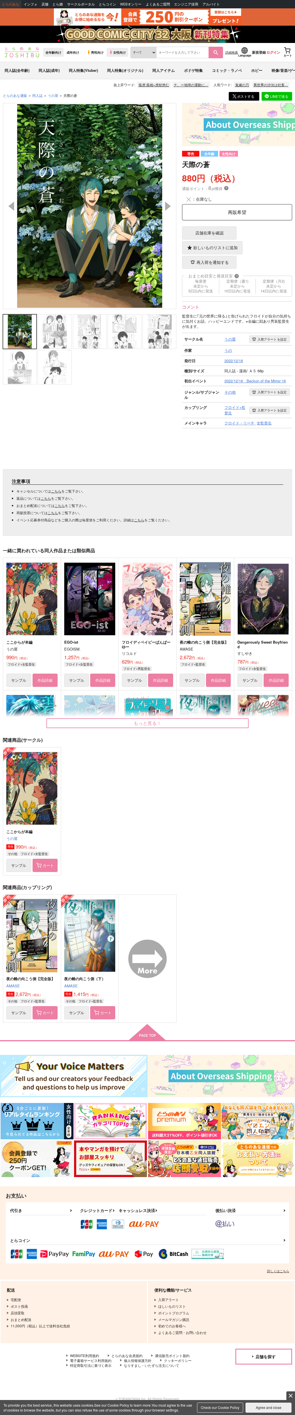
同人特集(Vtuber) (83, 70)
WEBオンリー (130, 4)
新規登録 (259, 52)
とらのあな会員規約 (127, 1355)
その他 (12, 853)
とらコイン (107, 4)
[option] (89, 206)
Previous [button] (11, 206)
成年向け (73, 52)
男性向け (97, 52)
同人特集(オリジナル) (125, 70)
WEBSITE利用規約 (84, 1355)
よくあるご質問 (158, 4)
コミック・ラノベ (227, 70)
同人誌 (37, 95)
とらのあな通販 (15, 95)
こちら (56, 490)
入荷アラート (272, 339)
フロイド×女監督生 (21, 664)
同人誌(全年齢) (17, 70)
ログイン (273, 52)
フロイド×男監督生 (136, 668)
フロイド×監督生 (193, 664)
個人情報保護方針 (138, 1360)
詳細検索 (231, 52)
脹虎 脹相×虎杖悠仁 (154, 84)
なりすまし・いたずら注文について (151, 1365)
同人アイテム (163, 70)
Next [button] (168, 206)
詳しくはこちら (278, 1271)
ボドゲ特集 (193, 70)
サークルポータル (81, 4)
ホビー (256, 70)
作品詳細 (44, 680)
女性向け (119, 52)
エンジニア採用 (186, 4)
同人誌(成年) (49, 70)
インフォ (30, 4)
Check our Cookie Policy (220, 1407)
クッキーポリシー (178, 1360)
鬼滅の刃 (242, 84)
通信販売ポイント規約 (172, 1355)
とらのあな (10, 4)
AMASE (13, 986)
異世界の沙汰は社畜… (271, 84)
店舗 (44, 4)
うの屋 (12, 838)
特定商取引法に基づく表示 (90, 1365)
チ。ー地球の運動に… (191, 84)
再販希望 (237, 212)
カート (48, 865)
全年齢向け (53, 52)
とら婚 (57, 4)
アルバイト (211, 4)
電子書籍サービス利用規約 (90, 1360)
